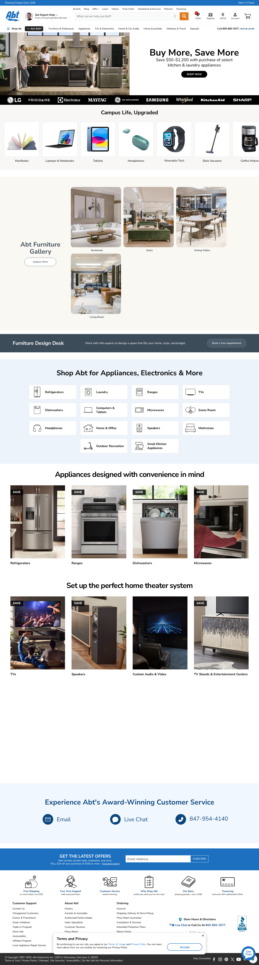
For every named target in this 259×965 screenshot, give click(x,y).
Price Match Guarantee (129, 918)
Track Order (128, 9)
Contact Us (19, 908)
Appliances (84, 28)
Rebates (168, 9)
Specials (194, 28)
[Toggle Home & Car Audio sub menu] (141, 29)
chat (242, 28)
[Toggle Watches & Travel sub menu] (187, 29)
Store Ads (18, 931)
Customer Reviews (75, 927)
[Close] (83, 34)
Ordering (122, 903)
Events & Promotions (24, 918)
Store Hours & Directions (199, 919)
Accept (184, 947)
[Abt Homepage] (12, 16)
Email (64, 819)
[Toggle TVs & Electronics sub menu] (115, 29)
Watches (176, 28)
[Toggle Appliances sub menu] (92, 29)
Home (153, 28)
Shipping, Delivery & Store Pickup (135, 913)
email (251, 28)
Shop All (16, 28)
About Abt (71, 903)
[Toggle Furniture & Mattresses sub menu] (75, 29)
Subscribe (199, 858)
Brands (77, 9)
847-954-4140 (209, 819)
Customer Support (24, 903)
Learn (105, 9)
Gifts (94, 9)
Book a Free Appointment (226, 343)
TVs (104, 28)
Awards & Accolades (76, 913)
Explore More (40, 261)
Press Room (71, 931)
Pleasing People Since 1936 (20, 2)
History (69, 908)
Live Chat (136, 819)
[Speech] (175, 16)
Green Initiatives (21, 922)
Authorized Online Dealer (78, 918)
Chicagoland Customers (26, 913)
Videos (115, 9)
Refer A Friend (246, 2)
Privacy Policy (138, 944)
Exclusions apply (111, 863)
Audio (128, 28)
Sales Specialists (74, 922)
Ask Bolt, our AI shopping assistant (54, 37)
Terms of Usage (117, 944)
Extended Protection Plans (131, 927)
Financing (181, 9)
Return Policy (124, 931)
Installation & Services (149, 9)
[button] (115, 819)
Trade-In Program (22, 927)
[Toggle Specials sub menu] (201, 29)
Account (121, 908)
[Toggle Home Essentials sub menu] (164, 29)
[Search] (184, 16)
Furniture (61, 28)
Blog (86, 9)
